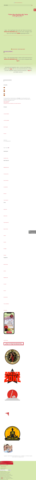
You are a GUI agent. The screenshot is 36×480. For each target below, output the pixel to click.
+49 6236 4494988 (6, 120)
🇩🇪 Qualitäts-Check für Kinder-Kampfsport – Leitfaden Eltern (18, 90)
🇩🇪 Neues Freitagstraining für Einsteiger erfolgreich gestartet (18, 94)
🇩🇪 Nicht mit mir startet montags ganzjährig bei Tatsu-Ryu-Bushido (17, 88)
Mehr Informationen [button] (7, 101)
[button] (35, 10)
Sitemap (5, 255)
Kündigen (5, 248)
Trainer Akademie (6, 303)
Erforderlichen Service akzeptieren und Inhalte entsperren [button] (12, 103)
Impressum (5, 209)
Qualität (5, 242)
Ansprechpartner (6, 222)
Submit (9, 470)
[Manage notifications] (2, 478)
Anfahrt (5, 235)
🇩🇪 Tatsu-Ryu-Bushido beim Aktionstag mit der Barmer (16, 95)
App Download (6, 340)
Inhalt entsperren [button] (6, 102)
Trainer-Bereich (6, 200)
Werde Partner (6, 264)
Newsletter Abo (6, 158)
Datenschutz (5, 215)
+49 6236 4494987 (6, 113)
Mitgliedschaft (6, 277)
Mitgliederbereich (6, 167)
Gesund (5, 290)
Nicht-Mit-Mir (6, 297)
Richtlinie (5, 193)
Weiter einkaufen (3, 466)
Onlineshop (5, 310)
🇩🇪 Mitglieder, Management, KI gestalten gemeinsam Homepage (16, 92)
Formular (5, 133)
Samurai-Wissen (6, 180)
